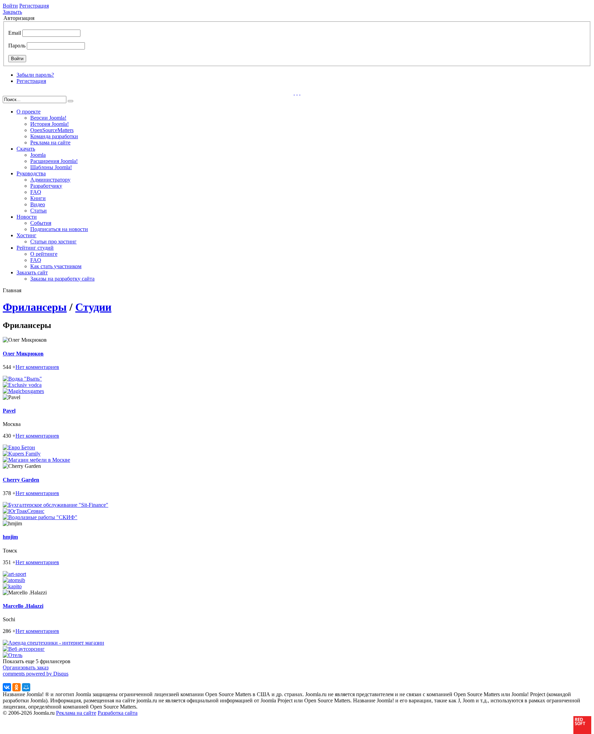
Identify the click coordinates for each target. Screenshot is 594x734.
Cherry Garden (21, 480)
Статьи (38, 210)
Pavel (9, 411)
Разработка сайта (118, 713)
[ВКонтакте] (7, 687)
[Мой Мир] (26, 687)
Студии (93, 307)
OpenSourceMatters (52, 130)
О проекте (28, 111)
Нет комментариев (37, 367)
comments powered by (35, 674)
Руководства (31, 173)
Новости (26, 217)
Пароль (16, 45)
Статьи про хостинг (53, 241)
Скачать (25, 149)
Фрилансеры (35, 307)
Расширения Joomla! (54, 161)
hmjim (10, 537)
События (40, 223)
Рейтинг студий (35, 248)
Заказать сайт (32, 272)
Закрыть (12, 12)
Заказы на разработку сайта (62, 279)
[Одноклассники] (16, 687)
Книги (38, 198)
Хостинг (26, 235)
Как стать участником (55, 266)
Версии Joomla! (48, 118)
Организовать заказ (25, 667)
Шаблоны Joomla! (51, 167)
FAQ (35, 192)
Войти (10, 6)
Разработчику (46, 186)
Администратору (50, 180)
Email (14, 33)
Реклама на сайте (50, 142)
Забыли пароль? (35, 75)
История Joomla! (49, 124)
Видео (37, 204)
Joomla (38, 155)
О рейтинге (43, 254)
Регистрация (34, 6)
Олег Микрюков (23, 354)
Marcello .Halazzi (23, 606)
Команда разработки (54, 136)
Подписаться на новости (59, 229)
